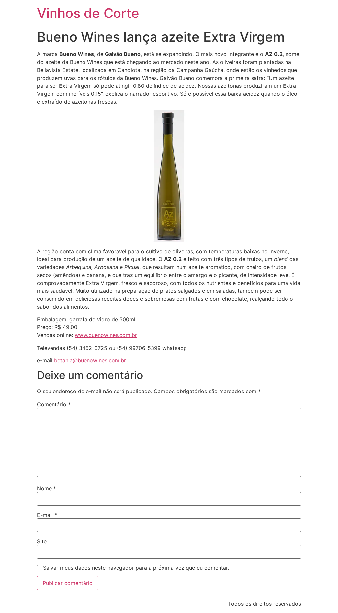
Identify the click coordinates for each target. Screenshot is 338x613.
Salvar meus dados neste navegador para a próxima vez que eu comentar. (136, 567)
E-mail (47, 515)
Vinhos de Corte (88, 13)
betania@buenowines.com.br (90, 360)
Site (42, 541)
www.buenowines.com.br (106, 335)
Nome (46, 488)
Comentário (54, 404)
